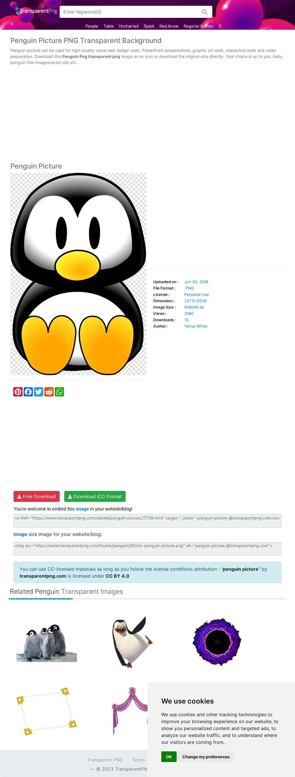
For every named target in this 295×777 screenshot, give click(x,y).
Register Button (198, 26)
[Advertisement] (147, 115)
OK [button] (169, 756)
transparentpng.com (43, 576)
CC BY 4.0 (117, 576)
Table (108, 26)
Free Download (38, 496)
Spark (149, 26)
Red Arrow (169, 26)
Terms (138, 760)
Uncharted (129, 26)
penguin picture (240, 569)
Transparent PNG (105, 760)
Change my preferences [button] (206, 756)
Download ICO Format (97, 496)
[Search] (204, 12)
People (92, 26)
